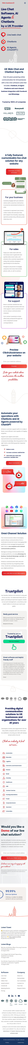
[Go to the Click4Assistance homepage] (8, 3)
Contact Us (20, 983)
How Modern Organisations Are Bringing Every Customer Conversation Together (13, 962)
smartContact (5, 983)
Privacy (7, 1042)
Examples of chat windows (14, 171)
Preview (14, 366)
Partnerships (20, 978)
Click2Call (4, 985)
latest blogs (6, 1031)
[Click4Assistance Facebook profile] (9, 996)
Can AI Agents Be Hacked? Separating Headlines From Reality (11, 955)
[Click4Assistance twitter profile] (15, 996)
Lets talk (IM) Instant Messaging (14, 573)
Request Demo (21, 988)
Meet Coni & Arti (14, 463)
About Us (19, 975)
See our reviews (14, 641)
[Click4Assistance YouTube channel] (19, 996)
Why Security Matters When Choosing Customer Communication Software (14, 948)
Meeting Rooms (5, 988)
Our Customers (21, 980)
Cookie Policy (21, 1042)
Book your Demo (14, 858)
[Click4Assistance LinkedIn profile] (12, 996)
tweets (13, 1031)
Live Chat (3, 975)
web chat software (19, 1017)
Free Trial (19, 985)
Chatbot (3, 978)
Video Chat (4, 980)
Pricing (3, 990)
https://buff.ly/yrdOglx (15, 936)
